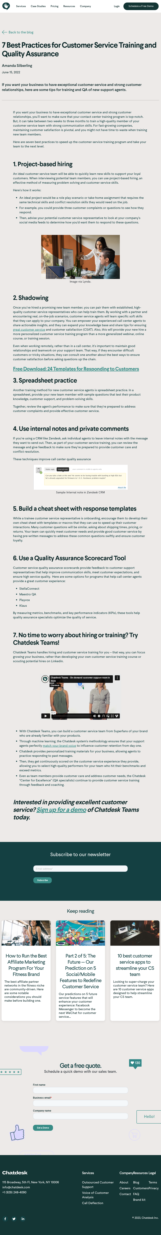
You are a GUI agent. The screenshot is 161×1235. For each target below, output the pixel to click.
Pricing (54, 6)
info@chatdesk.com (16, 1187)
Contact (125, 1194)
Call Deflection (92, 1203)
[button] (21, 6)
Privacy (154, 1188)
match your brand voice (59, 745)
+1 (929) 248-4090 (14, 1192)
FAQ (136, 1194)
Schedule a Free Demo (141, 6)
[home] (6, 6)
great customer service (29, 329)
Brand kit (139, 1199)
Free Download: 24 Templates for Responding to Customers (76, 369)
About (123, 1182)
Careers (124, 1188)
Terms (153, 1182)
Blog (136, 1182)
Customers (141, 1188)
